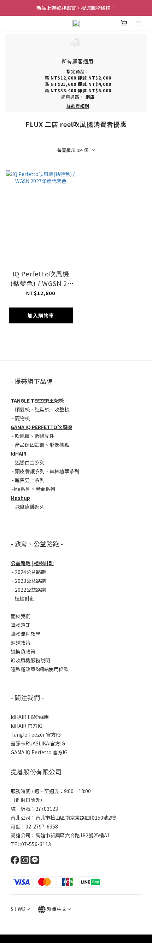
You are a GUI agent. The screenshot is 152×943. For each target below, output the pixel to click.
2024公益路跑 (30, 571)
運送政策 (20, 642)
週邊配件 (44, 435)
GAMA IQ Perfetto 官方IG (39, 752)
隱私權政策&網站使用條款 (40, 669)
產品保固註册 (30, 444)
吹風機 (22, 435)
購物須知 (20, 624)
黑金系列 (45, 488)
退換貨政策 (23, 651)
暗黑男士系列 (30, 480)
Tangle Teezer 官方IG (36, 734)
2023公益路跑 (30, 580)
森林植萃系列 (64, 471)
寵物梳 (22, 418)
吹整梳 (61, 409)
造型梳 (42, 409)
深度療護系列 (30, 506)
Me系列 (22, 488)
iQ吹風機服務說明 (30, 660)
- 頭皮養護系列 (28, 471)
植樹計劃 (25, 598)
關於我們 (20, 616)
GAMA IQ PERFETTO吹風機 (41, 426)
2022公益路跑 (30, 589)
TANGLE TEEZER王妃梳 (37, 400)
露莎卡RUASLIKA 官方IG (38, 743)
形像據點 (59, 444)
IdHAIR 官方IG (26, 725)
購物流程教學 (25, 633)
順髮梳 (22, 409)
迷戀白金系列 (30, 462)
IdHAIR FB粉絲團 (30, 716)
